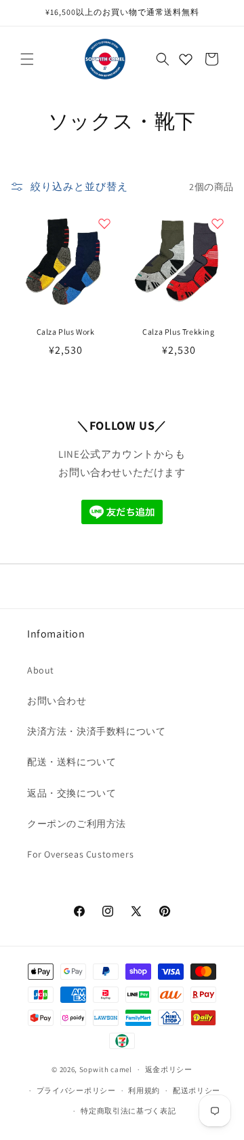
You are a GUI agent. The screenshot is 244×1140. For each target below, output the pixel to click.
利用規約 (144, 1090)
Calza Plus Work (66, 332)
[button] (27, 59)
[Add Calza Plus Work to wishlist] (104, 223)
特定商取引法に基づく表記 (128, 1111)
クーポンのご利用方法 (76, 823)
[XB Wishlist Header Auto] (186, 59)
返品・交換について (71, 793)
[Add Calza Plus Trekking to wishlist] (217, 223)
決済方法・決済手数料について (96, 731)
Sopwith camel (105, 1069)
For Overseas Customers (80, 854)
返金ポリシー (168, 1069)
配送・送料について (71, 762)
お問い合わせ (57, 701)
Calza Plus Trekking (178, 332)
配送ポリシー (196, 1090)
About (40, 670)
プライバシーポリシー (76, 1090)
